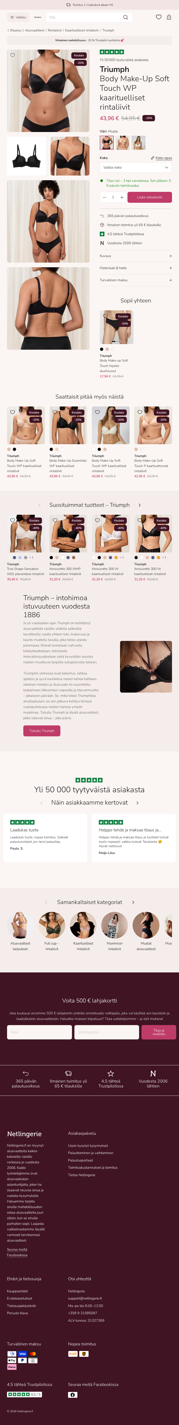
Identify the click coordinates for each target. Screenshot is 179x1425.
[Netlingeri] (37, 17)
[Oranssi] (116, 557)
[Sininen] (14, 557)
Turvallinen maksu (113, 280)
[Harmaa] (26, 557)
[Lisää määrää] (121, 197)
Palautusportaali (80, 1160)
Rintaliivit (55, 30)
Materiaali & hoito (113, 268)
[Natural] (113, 349)
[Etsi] (125, 17)
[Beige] (107, 349)
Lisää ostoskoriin (149, 197)
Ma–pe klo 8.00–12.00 (85, 1305)
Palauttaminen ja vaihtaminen (90, 1153)
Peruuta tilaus (17, 1313)
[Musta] (101, 349)
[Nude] (57, 449)
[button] (89, 17)
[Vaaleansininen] (20, 557)
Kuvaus (105, 256)
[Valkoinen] (20, 449)
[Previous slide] (41, 803)
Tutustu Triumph (41, 730)
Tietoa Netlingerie (81, 1175)
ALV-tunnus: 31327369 (86, 1320)
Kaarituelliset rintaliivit (81, 30)
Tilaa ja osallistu (159, 1032)
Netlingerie (76, 1291)
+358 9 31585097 (82, 1313)
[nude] (123, 143)
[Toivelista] (158, 17)
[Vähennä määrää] (104, 197)
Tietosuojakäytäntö (21, 1305)
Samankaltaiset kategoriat (89, 902)
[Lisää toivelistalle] (12, 55)
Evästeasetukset (19, 1298)
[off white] (138, 143)
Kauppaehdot (17, 1291)
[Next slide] (137, 803)
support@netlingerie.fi (85, 1298)
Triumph (108, 30)
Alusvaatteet (34, 30)
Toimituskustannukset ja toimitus (92, 1167)
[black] (107, 143)
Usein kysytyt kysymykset (88, 1145)
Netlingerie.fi (25, 1411)
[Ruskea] (74, 557)
